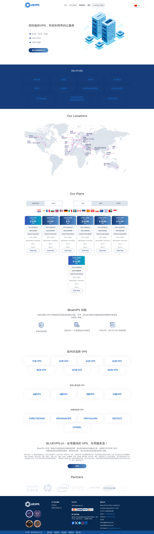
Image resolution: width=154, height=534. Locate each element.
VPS (77, 466)
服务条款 (49, 532)
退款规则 (63, 532)
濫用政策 (71, 532)
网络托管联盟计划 (57, 508)
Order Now (33, 250)
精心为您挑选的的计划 (38, 50)
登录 (89, 5)
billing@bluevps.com (114, 528)
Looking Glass (98, 5)
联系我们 (82, 5)
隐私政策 (56, 532)
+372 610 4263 (110, 517)
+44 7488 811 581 (109, 514)
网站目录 (78, 532)
